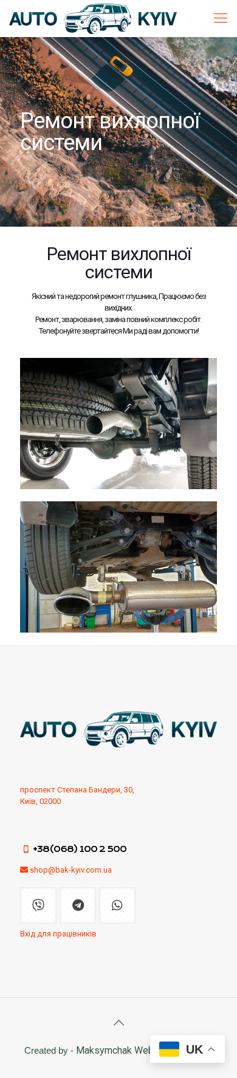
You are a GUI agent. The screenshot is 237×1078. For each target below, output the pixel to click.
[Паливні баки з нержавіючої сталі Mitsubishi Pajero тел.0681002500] (93, 18)
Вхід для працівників (58, 933)
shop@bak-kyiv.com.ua (71, 869)
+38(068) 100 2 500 (79, 849)
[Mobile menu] (220, 18)
